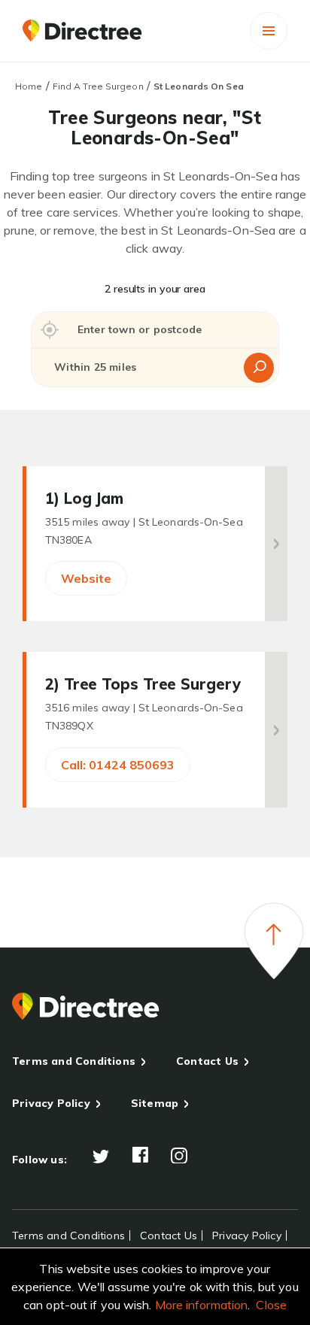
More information (201, 1304)
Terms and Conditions (73, 1061)
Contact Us (207, 1061)
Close (271, 1304)
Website (86, 578)
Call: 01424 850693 (118, 764)
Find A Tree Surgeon (98, 86)
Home (28, 86)
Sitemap (154, 1103)
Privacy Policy (51, 1103)
